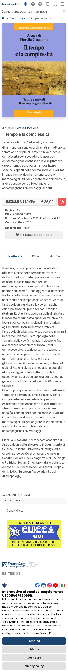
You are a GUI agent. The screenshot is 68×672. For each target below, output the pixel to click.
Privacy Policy (34, 666)
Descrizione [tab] (15, 255)
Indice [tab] (35, 255)
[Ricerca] (64, 11)
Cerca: (6, 11)
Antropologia (19, 18)
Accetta (34, 641)
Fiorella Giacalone (26, 128)
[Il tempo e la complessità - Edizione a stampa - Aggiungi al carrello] (62, 202)
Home (5, 18)
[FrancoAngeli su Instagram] (13, 574)
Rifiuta (34, 649)
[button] (24, 4)
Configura (34, 658)
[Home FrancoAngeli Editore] (11, 4)
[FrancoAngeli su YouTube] (18, 574)
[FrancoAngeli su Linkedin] (9, 574)
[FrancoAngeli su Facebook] (4, 574)
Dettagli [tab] (55, 255)
